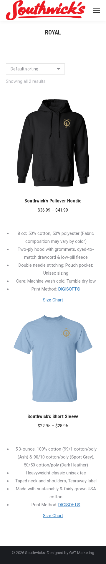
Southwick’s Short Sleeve (53, 416)
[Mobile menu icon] (96, 10)
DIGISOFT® (69, 289)
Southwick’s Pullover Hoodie (53, 201)
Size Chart (53, 300)
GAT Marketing (81, 552)
